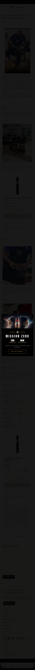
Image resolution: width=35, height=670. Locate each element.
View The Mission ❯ (17, 351)
